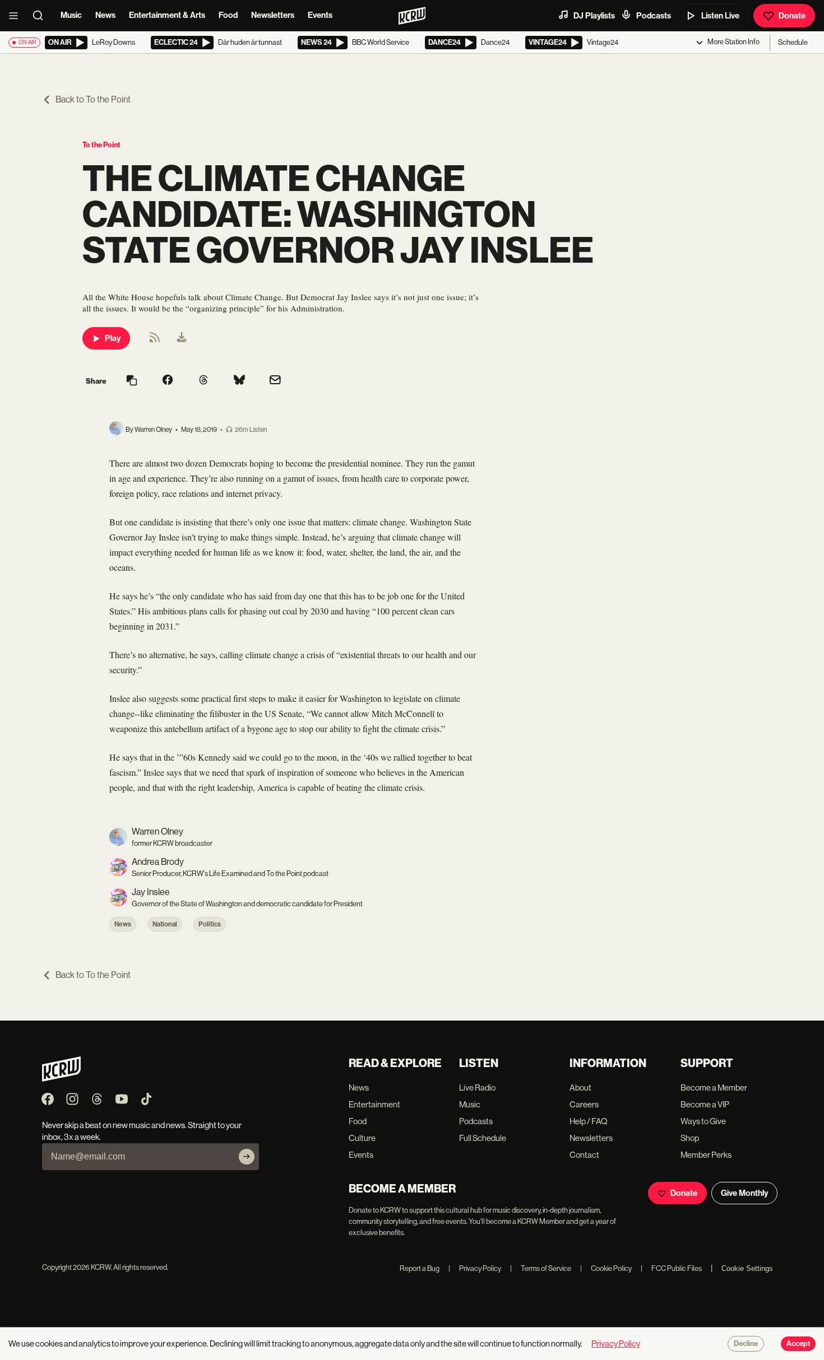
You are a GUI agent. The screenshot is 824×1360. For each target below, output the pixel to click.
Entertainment (374, 1104)
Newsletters (272, 15)
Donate (792, 16)
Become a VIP (705, 1104)
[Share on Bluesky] (239, 381)
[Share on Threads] (203, 381)
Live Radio (477, 1087)
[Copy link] (131, 381)
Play (113, 338)
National (164, 924)
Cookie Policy (606, 1268)
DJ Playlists (594, 16)
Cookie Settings (747, 1268)
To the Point (101, 145)
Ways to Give (703, 1121)
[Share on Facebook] (167, 381)
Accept (798, 1343)
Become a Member (714, 1087)
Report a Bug (419, 1268)
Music (71, 15)
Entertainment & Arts (167, 15)
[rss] (154, 341)
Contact (584, 1154)
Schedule (793, 42)
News (105, 15)
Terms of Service (540, 1268)
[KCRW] (61, 1078)
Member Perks (706, 1154)
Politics (209, 924)
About (580, 1087)
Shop (690, 1138)
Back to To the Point (93, 99)
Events (320, 15)
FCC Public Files (671, 1268)
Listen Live (720, 16)
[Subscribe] (246, 1157)
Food (228, 15)
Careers (584, 1104)
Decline (746, 1343)
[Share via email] (275, 381)
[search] (41, 15)
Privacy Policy (474, 1268)
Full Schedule (482, 1138)
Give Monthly (744, 1193)
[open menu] (16, 15)
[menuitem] (181, 338)
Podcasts (653, 16)
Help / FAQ (589, 1121)
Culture (362, 1138)
